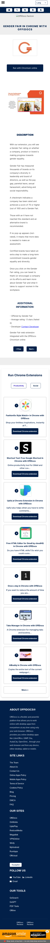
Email (15, 881)
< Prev (18, 349)
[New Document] (25, 10)
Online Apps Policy (18, 775)
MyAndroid (14, 847)
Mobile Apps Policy (18, 779)
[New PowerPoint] (41, 10)
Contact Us (14, 771)
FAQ (12, 804)
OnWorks (14, 822)
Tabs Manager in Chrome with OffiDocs (25, 625)
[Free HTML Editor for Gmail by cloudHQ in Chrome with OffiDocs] (26, 538)
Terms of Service (17, 784)
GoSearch (14, 898)
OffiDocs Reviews (20, 923)
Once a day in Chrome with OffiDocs (25, 586)
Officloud (13, 856)
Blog (12, 792)
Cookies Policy (16, 788)
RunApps (14, 851)
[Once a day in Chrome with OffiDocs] (26, 581)
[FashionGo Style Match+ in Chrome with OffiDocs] (26, 410)
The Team (14, 763)
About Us (14, 767)
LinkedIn (29, 877)
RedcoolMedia (16, 830)
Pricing (13, 796)
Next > (31, 349)
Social (35, 386)
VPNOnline (15, 839)
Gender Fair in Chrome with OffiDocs (25, 28)
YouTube (17, 877)
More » (25, 690)
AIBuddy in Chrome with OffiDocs (25, 665)
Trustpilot (16, 865)
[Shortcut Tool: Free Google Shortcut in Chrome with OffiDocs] (26, 453)
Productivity (19, 386)
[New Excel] (33, 10)
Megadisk (14, 835)
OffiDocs (13, 818)
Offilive (13, 910)
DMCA (13, 800)
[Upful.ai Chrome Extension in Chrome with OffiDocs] (26, 496)
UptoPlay (14, 826)
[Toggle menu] (3, 3)
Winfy (12, 843)
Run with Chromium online (25, 68)
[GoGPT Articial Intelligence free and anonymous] (9, 10)
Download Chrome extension (25, 431)
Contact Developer (30, 326)
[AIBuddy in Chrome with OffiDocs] (26, 660)
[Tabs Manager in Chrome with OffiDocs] (26, 620)
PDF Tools (14, 906)
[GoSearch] (17, 10)
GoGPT (13, 902)
